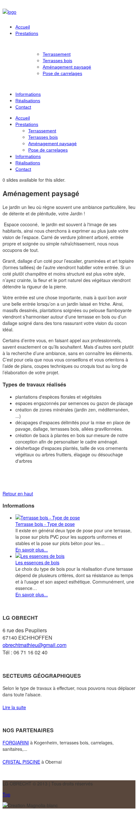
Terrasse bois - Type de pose (45, 524)
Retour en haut (18, 493)
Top (6, 794)
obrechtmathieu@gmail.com (34, 645)
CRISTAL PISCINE (21, 762)
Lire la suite (14, 707)
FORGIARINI (16, 742)
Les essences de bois (37, 562)
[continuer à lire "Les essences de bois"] (40, 556)
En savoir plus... (31, 549)
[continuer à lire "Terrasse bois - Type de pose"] (47, 517)
